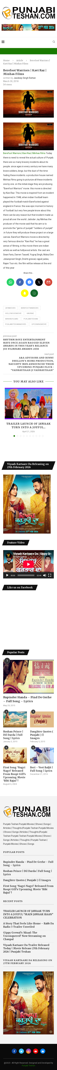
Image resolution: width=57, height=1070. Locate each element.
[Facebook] (14, 1051)
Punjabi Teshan (28, 1065)
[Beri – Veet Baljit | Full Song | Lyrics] (42, 755)
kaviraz (30, 313)
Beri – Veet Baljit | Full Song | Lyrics (41, 769)
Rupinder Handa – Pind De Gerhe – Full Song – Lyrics (27, 699)
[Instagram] (28, 1051)
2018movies (10, 308)
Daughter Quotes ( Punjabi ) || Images (41, 735)
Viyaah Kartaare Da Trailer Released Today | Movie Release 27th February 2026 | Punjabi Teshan (26, 948)
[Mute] (44, 575)
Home (6, 60)
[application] (28, 564)
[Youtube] (35, 1051)
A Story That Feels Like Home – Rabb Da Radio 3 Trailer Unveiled (28, 925)
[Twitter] (21, 1051)
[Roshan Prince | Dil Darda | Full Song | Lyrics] (15, 719)
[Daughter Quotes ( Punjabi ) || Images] (42, 719)
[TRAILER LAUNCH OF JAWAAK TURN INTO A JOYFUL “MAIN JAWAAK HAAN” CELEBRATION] (28, 403)
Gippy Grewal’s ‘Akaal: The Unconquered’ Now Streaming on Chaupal (24, 936)
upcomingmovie (39, 324)
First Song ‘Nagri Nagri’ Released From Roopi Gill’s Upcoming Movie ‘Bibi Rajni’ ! (14, 774)
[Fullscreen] (49, 575)
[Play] (7, 575)
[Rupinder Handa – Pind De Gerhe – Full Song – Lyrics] (28, 676)
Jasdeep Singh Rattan (25, 78)
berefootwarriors (29, 308)
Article (19, 60)
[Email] (42, 1051)
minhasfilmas (11, 319)
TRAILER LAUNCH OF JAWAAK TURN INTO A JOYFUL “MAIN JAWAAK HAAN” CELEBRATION (28, 914)
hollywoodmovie (13, 313)
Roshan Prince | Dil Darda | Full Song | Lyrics (13, 735)
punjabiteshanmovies (15, 324)
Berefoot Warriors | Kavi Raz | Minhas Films (24, 153)
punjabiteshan (31, 319)
